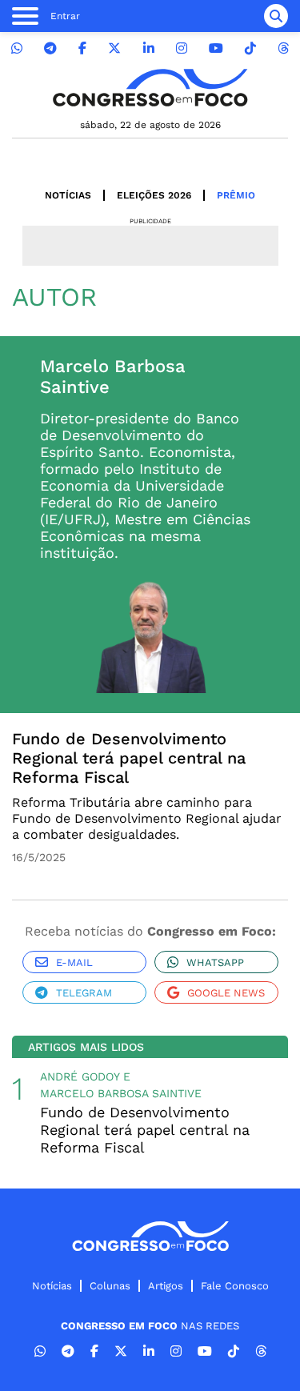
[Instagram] (181, 48)
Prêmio (236, 195)
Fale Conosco (235, 1286)
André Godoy (79, 1076)
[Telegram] (50, 48)
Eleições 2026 (154, 195)
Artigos (165, 1286)
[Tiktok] (250, 48)
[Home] (150, 87)
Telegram (84, 993)
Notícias (68, 195)
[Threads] (283, 48)
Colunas (110, 1286)
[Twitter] (114, 48)
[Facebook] (82, 48)
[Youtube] (216, 48)
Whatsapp (215, 962)
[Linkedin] (148, 48)
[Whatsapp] (16, 48)
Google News (226, 993)
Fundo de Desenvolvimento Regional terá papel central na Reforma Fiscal (129, 758)
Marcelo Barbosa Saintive (121, 1093)
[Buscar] (276, 16)
